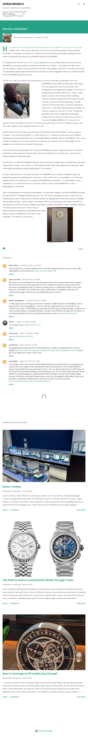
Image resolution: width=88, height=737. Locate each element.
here (25, 12)
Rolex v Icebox (12, 486)
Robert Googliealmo (16, 301)
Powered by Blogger (45, 731)
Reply (11, 274)
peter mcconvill (14, 279)
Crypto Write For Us (32, 325)
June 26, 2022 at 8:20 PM (31, 279)
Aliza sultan (13, 333)
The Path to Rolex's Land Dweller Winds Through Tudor (38, 580)
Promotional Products (68, 313)
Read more (81, 510)
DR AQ (11, 322)
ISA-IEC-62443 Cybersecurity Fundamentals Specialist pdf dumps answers (45, 350)
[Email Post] (4, 249)
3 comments (14, 510)
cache (33, 135)
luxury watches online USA (45, 271)
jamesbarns (13, 345)
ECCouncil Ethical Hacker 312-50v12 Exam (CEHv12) (30, 381)
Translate (20, 16)
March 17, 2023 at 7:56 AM (29, 333)
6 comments (14, 603)
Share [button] (80, 249)
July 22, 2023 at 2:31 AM (28, 345)
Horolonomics (13, 4)
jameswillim (13, 361)
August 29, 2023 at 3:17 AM (30, 361)
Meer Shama (13, 265)
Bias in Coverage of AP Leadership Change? (30, 673)
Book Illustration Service (23, 336)
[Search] (79, 4)
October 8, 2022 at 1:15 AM (36, 301)
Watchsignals (34, 62)
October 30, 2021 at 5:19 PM (30, 265)
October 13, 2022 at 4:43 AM (25, 322)
